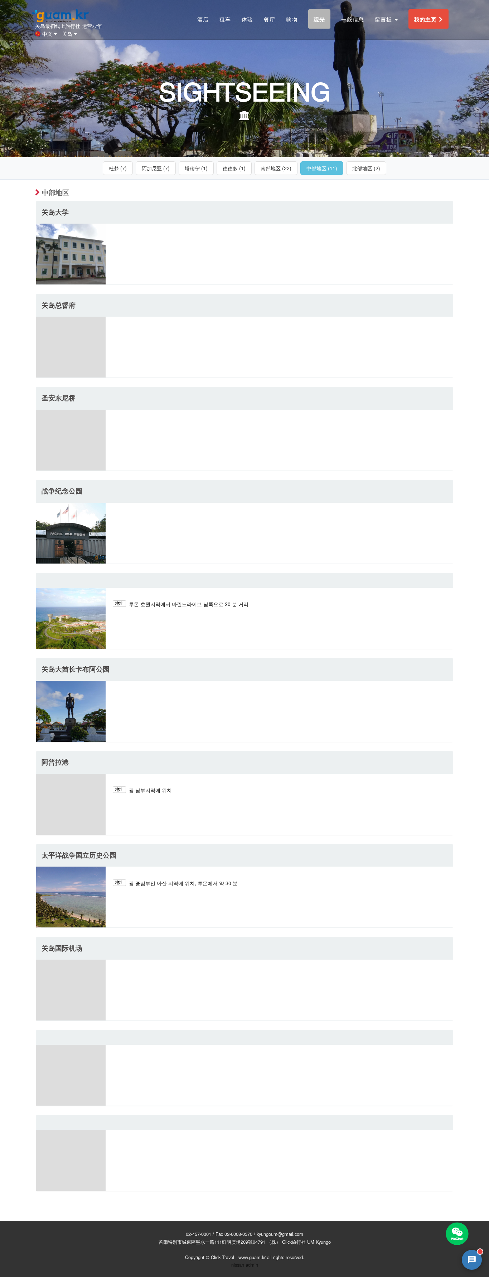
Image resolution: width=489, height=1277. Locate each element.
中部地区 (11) (321, 168)
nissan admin (244, 1264)
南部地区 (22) (276, 168)
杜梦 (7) (118, 168)
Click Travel (222, 1257)
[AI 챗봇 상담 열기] (472, 1260)
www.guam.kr (252, 1257)
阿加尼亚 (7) (156, 168)
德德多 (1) (234, 168)
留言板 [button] (384, 19)
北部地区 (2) (366, 168)
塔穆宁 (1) (196, 168)
